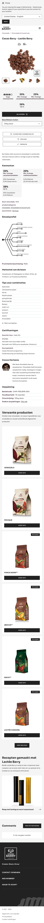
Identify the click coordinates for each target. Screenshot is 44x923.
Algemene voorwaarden (10, 914)
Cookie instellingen (9, 919)
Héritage (15, 211)
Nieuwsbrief (8, 879)
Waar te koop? (9, 885)
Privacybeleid (7, 917)
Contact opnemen (11, 872)
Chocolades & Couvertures (21, 33)
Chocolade (5, 33)
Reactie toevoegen (32, 825)
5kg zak (24, 402)
